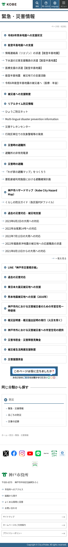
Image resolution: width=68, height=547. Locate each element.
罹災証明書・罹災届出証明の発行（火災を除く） (36, 320)
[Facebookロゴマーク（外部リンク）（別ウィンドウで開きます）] (14, 453)
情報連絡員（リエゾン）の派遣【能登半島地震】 (33, 53)
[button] (37, 4)
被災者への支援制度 (19, 94)
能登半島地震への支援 (20, 45)
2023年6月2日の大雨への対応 (22, 221)
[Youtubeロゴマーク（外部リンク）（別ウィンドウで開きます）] (30, 453)
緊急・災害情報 (16, 408)
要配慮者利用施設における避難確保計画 (28, 179)
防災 (11, 399)
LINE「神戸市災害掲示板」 (23, 267)
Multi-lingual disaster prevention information (32, 119)
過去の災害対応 (17, 277)
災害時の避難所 (17, 145)
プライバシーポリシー (12, 533)
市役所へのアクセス (14, 489)
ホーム (4, 435)
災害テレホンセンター (18, 126)
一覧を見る (60, 258)
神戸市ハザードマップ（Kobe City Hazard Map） (32, 192)
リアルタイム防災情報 (20, 103)
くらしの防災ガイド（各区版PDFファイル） (30, 202)
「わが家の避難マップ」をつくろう (25, 172)
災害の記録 (13, 421)
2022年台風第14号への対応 (21, 228)
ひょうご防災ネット (16, 111)
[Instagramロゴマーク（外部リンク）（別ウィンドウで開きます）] (22, 453)
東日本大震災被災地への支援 (24, 287)
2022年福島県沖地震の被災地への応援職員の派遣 (33, 243)
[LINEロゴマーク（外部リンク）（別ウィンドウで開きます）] (38, 453)
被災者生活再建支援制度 (22, 349)
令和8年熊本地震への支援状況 (25, 35)
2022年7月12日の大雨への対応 (22, 236)
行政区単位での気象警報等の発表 (24, 134)
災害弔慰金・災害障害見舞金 (24, 340)
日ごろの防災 (14, 414)
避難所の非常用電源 (16, 153)
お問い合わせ (11, 507)
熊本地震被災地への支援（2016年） (28, 297)
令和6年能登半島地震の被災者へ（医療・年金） (32, 83)
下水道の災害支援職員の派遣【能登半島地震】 (31, 60)
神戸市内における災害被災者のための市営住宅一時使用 (36, 308)
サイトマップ (8, 516)
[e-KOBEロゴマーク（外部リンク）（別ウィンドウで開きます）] (62, 453)
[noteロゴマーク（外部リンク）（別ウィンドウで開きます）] (46, 453)
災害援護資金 (15, 359)
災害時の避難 (15, 164)
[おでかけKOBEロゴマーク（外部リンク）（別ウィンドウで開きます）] (35, 464)
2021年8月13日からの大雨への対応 (25, 251)
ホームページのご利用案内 (14, 525)
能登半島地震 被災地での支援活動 (25, 75)
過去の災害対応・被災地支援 (24, 213)
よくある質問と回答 (14, 501)
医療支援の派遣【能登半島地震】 (24, 68)
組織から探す (11, 495)
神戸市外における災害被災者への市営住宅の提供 (36, 330)
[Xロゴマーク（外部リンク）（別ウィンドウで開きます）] (6, 453)
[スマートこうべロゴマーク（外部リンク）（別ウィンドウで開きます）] (54, 453)
